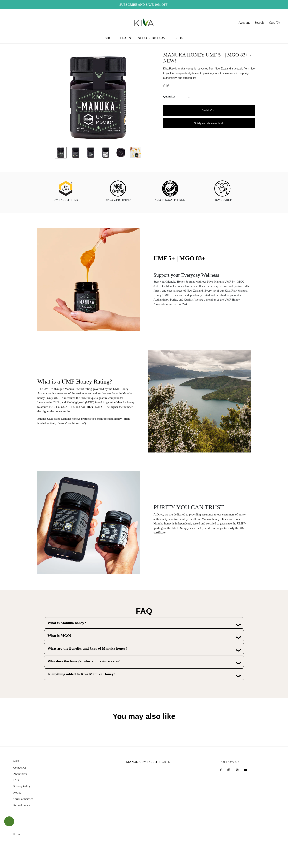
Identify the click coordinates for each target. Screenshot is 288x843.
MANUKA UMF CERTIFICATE (148, 762)
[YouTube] (245, 770)
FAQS (16, 780)
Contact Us (19, 767)
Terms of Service (23, 799)
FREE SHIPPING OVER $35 (144, 4)
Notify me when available (209, 123)
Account (244, 22)
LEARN (125, 38)
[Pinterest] (237, 770)
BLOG (178, 38)
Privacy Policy (21, 786)
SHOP (109, 38)
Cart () (274, 22)
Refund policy (21, 805)
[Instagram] (229, 770)
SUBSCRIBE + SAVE (152, 38)
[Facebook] (220, 770)
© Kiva (16, 834)
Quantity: (169, 96)
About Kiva (20, 774)
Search (259, 22)
